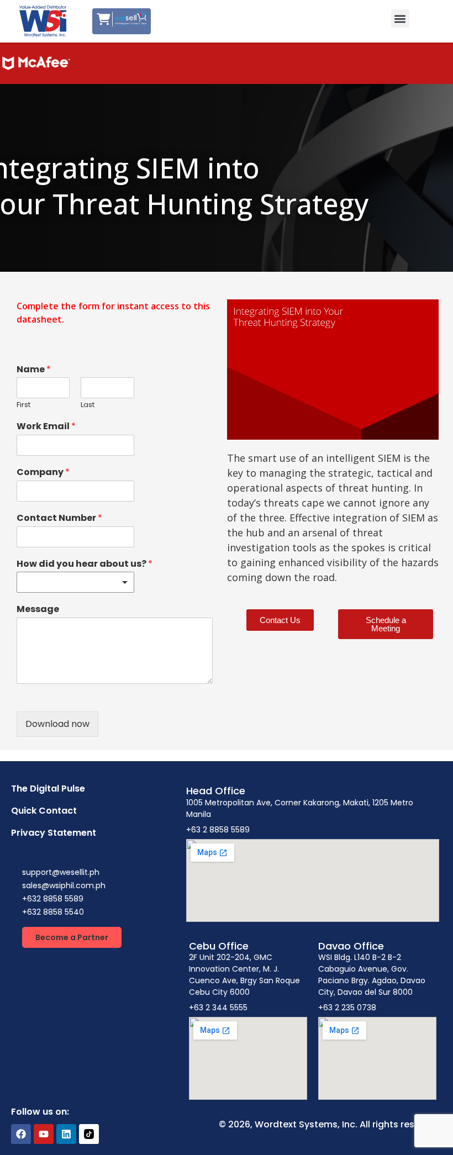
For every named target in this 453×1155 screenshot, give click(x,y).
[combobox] (75, 582)
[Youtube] (44, 1134)
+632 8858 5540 (53, 911)
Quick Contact (44, 810)
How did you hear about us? (84, 564)
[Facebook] (21, 1134)
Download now (57, 724)
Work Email (46, 427)
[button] (400, 18)
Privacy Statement (53, 832)
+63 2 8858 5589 (218, 829)
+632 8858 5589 (52, 898)
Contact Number (59, 518)
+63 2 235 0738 (347, 1007)
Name (34, 370)
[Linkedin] (66, 1134)
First (23, 405)
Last (87, 405)
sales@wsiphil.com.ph (64, 885)
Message (38, 609)
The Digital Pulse (48, 788)
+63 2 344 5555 (218, 1007)
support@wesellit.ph (60, 872)
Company (43, 472)
